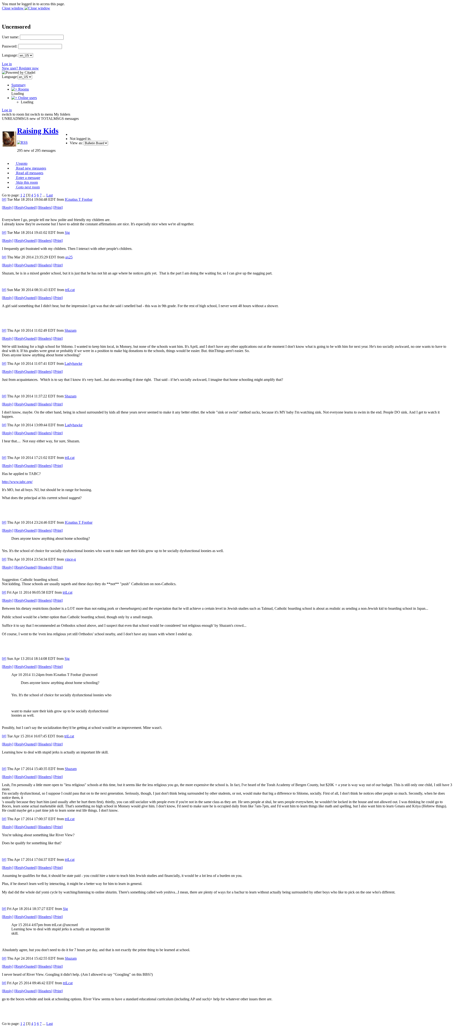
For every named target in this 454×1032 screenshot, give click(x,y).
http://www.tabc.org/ (17, 482)
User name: (10, 37)
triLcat (70, 290)
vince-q (70, 559)
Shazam (70, 330)
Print (58, 207)
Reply (7, 207)
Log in (7, 64)
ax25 (69, 257)
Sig (67, 233)
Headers (45, 207)
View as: (76, 143)
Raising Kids (37, 130)
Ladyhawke (73, 363)
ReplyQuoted (25, 207)
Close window (13, 8)
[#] (4, 199)
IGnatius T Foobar (78, 199)
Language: (10, 55)
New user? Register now (20, 68)
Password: (9, 46)
